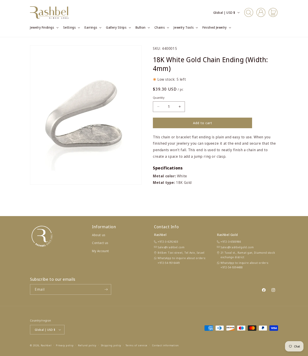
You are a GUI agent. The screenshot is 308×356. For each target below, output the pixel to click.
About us (99, 235)
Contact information (165, 345)
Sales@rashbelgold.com (237, 247)
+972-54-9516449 (169, 263)
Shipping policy (111, 345)
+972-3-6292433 (168, 242)
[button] (43, 27)
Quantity (158, 98)
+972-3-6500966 (231, 242)
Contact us (100, 243)
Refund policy (87, 345)
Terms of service (136, 345)
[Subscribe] (106, 289)
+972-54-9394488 (232, 267)
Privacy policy (65, 345)
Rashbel (46, 345)
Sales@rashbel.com (171, 247)
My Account (100, 251)
